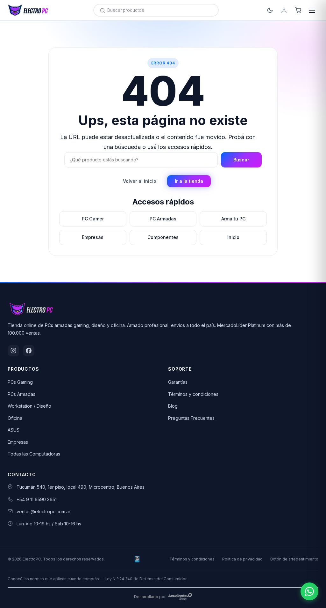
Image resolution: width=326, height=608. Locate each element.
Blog (173, 406)
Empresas (18, 442)
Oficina (15, 418)
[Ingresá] (284, 10)
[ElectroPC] (28, 10)
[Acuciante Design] (180, 596)
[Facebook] (28, 350)
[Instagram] (13, 350)
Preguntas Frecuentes (191, 418)
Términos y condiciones (193, 394)
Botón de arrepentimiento (294, 559)
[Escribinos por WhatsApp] (309, 591)
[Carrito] (298, 10)
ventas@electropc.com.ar (43, 511)
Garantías (178, 382)
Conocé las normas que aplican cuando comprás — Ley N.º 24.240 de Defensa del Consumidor (97, 578)
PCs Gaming (20, 382)
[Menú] (312, 10)
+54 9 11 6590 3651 (37, 499)
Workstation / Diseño (29, 406)
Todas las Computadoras (34, 453)
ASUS (13, 430)
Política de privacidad (242, 559)
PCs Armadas (21, 394)
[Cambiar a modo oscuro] (270, 10)
